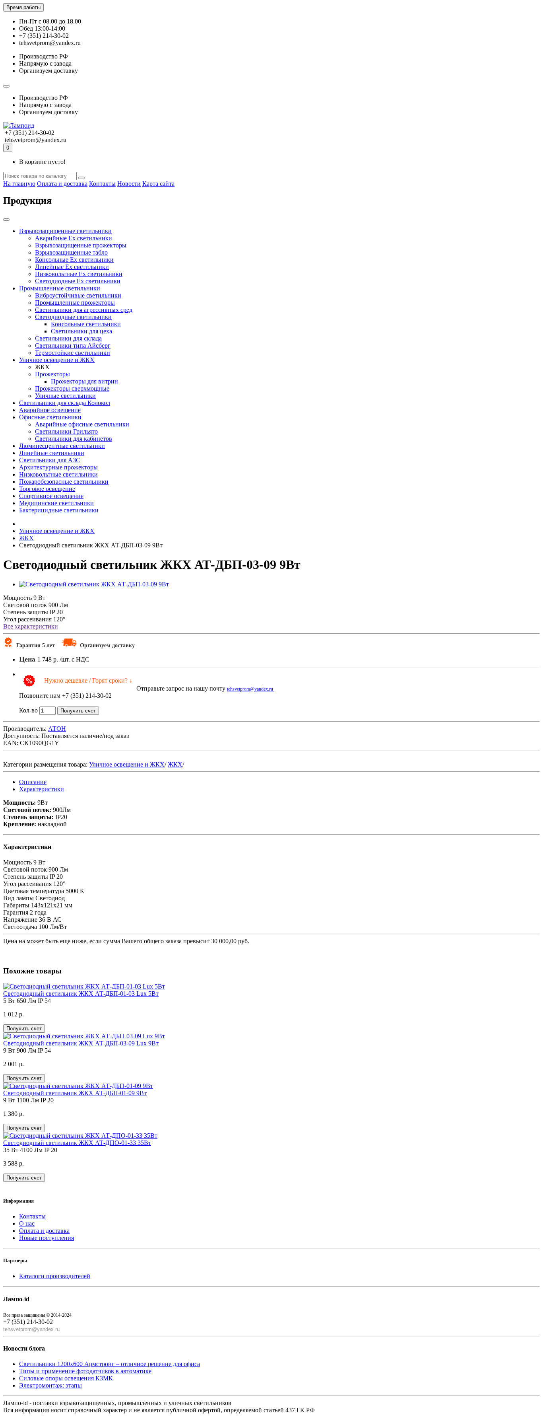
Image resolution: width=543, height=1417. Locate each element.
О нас (27, 1223)
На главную (19, 183)
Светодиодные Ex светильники (77, 281)
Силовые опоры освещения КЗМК (66, 1378)
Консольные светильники (86, 324)
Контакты (102, 183)
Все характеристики (30, 626)
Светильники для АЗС (49, 460)
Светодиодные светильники (73, 316)
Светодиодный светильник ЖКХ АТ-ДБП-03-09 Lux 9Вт (81, 1043)
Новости (129, 183)
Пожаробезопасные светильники (64, 481)
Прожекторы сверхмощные (72, 388)
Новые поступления (46, 1237)
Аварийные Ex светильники (73, 238)
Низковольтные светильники (58, 474)
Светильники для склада (68, 338)
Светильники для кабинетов (73, 438)
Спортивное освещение (51, 495)
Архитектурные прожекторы (58, 467)
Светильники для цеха (81, 331)
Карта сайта (158, 183)
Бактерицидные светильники (59, 510)
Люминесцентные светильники (62, 445)
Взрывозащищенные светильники (65, 231)
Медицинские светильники (56, 503)
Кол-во (28, 710)
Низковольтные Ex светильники (78, 274)
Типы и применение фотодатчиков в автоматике (85, 1371)
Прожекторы (52, 374)
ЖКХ (175, 764)
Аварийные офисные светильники (82, 424)
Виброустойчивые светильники (78, 295)
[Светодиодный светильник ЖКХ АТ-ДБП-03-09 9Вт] (94, 584)
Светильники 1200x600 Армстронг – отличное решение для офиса (109, 1364)
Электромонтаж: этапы (50, 1385)
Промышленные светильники (59, 288)
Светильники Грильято (66, 431)
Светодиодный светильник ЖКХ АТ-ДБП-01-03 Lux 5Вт (81, 993)
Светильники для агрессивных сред (83, 309)
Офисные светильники (50, 417)
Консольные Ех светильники (74, 259)
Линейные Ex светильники (72, 266)
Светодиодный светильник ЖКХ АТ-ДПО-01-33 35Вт (77, 1142)
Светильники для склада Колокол (64, 402)
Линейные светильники (51, 453)
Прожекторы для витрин (84, 381)
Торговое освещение (47, 488)
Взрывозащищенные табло (71, 252)
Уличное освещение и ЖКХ (57, 359)
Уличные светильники (65, 395)
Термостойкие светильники (72, 352)
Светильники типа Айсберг (73, 345)
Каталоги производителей (54, 1276)
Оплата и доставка (62, 183)
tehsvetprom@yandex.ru (250, 689)
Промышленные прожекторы (75, 302)
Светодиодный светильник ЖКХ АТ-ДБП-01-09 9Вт (75, 1093)
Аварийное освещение (50, 410)
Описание (33, 782)
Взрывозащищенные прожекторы (80, 245)
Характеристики (41, 789)
